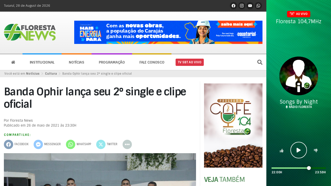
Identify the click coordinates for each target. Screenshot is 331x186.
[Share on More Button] (127, 144)
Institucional (42, 62)
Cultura (51, 73)
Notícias (76, 62)
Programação (112, 62)
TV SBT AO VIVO (189, 62)
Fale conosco (151, 62)
